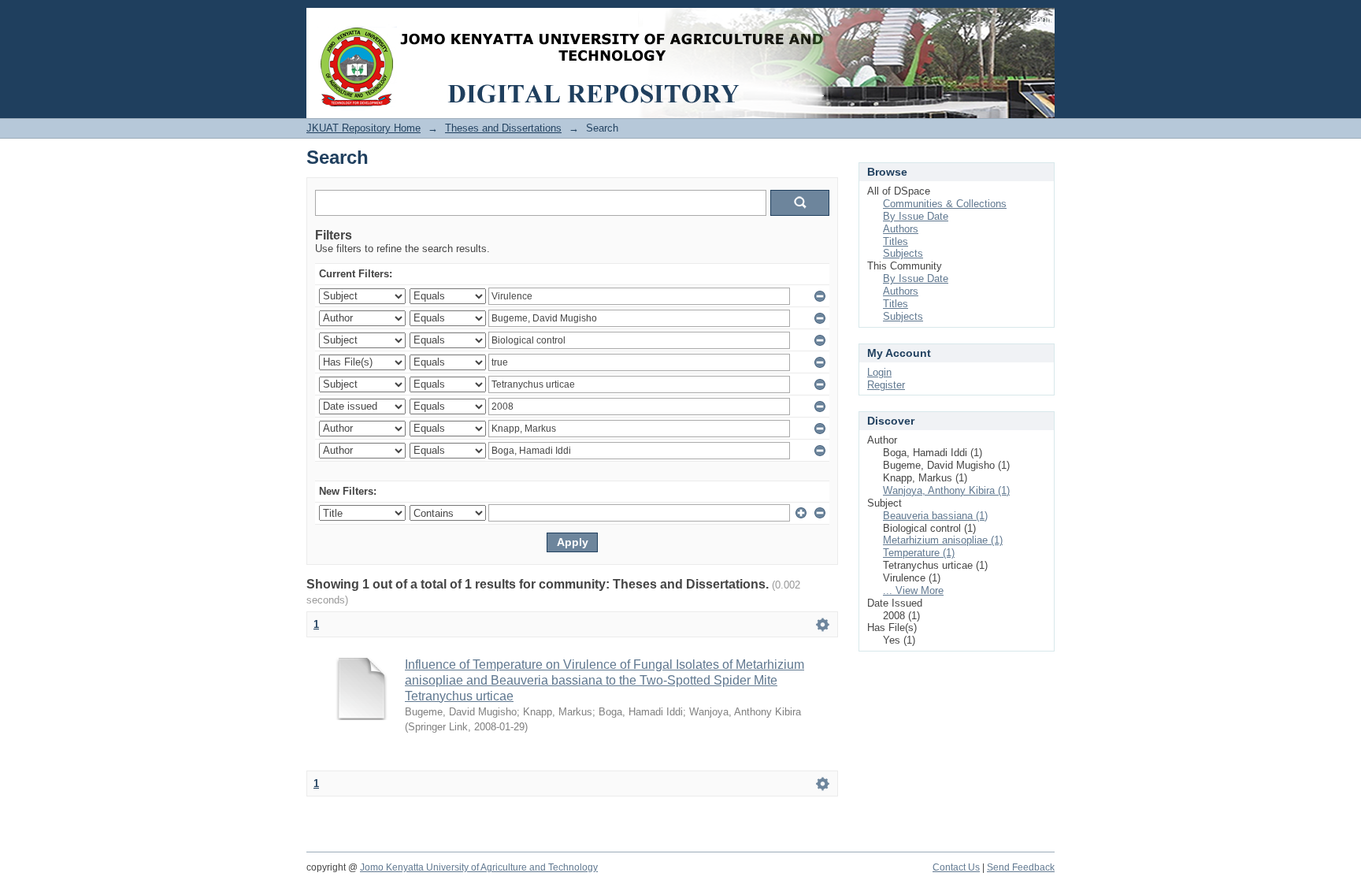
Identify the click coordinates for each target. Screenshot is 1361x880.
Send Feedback (1021, 867)
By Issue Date (915, 216)
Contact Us (956, 867)
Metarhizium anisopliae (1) (943, 540)
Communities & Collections (945, 204)
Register (886, 385)
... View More (913, 590)
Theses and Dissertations (503, 128)
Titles (895, 241)
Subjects (903, 253)
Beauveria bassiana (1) (935, 516)
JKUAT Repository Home (363, 128)
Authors (900, 229)
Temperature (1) (919, 553)
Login (1042, 19)
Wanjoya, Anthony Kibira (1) (946, 490)
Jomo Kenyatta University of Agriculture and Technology (479, 867)
